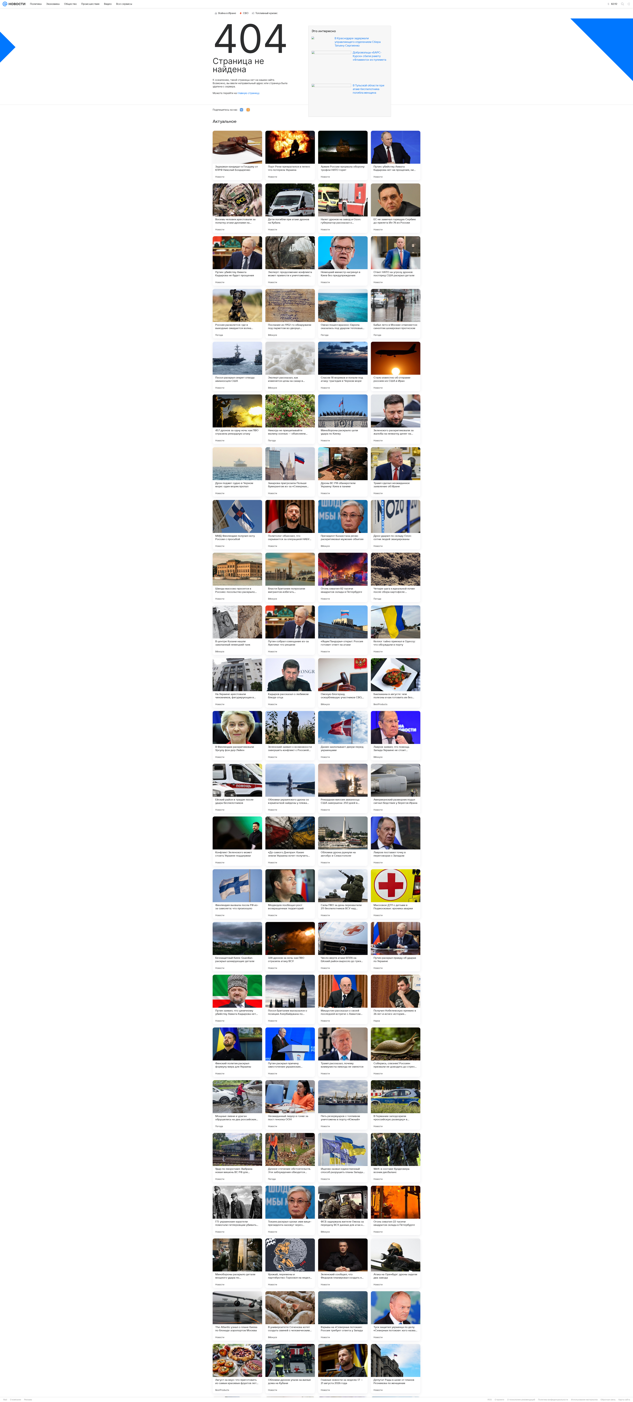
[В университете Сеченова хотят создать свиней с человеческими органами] (290, 1316)
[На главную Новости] (16, 4)
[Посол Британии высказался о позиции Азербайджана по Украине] (290, 999)
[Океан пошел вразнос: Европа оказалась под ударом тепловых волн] (343, 313)
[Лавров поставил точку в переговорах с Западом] (395, 841)
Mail (5, 1400)
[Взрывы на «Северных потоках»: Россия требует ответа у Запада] (343, 1316)
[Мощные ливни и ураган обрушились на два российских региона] (237, 1105)
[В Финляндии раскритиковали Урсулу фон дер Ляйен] (237, 735)
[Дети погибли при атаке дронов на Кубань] (290, 208)
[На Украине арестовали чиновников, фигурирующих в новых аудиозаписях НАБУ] (237, 683)
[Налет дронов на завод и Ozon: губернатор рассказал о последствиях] (343, 208)
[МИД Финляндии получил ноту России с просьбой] (237, 524)
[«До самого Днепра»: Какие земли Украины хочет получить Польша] (290, 841)
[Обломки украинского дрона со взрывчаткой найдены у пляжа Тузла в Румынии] (290, 788)
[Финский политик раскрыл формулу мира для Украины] (237, 1052)
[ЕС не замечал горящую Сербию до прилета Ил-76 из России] (395, 208)
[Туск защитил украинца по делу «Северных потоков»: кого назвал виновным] (395, 1316)
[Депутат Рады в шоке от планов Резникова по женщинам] (395, 1368)
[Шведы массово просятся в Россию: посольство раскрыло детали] (237, 577)
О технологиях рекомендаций (521, 1400)
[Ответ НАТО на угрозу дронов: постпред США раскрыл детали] (395, 261)
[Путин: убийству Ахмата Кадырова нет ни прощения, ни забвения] (395, 155)
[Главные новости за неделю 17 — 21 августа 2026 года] (343, 1368)
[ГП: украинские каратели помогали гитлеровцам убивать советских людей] (237, 1210)
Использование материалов (584, 1400)
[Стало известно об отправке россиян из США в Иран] (395, 366)
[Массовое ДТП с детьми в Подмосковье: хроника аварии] (395, 894)
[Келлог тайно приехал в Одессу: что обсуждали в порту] (395, 630)
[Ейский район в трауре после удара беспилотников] (237, 788)
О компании (15, 1400)
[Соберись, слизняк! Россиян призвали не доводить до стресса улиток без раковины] (395, 1052)
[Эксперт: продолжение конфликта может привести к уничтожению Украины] (290, 261)
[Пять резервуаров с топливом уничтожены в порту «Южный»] (343, 1105)
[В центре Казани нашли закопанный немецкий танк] (237, 630)
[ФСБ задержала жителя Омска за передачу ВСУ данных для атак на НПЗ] (343, 1210)
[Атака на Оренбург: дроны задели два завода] (395, 1263)
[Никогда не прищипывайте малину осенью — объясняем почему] (290, 419)
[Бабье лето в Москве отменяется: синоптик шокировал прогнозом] (395, 313)
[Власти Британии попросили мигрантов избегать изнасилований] (290, 577)
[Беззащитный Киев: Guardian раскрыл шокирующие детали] (237, 946)
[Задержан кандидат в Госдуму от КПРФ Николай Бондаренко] (237, 155)
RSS (490, 1400)
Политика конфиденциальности (553, 1400)
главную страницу (248, 93)
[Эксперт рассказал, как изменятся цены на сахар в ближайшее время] (290, 366)
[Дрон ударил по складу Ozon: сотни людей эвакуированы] (395, 524)
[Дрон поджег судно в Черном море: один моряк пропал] (237, 472)
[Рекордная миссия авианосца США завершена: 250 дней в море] (343, 788)
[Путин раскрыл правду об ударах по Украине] (395, 946)
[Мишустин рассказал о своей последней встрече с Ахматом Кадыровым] (343, 999)
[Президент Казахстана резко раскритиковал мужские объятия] (343, 524)
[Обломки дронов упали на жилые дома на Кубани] (290, 1368)
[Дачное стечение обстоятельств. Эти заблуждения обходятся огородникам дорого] (290, 1157)
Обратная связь (608, 1400)
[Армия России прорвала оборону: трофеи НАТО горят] (343, 155)
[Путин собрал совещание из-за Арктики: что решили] (290, 630)
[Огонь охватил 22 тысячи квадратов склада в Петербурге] (395, 1210)
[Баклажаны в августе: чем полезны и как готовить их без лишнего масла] (395, 683)
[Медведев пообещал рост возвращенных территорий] (290, 894)
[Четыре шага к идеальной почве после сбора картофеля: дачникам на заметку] (395, 577)
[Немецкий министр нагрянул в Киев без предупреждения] (343, 261)
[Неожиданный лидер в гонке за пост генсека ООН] (290, 1105)
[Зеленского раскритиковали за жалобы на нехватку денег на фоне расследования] (395, 419)
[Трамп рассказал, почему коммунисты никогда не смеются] (343, 1052)
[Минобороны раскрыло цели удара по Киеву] (343, 419)
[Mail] (5, 4)
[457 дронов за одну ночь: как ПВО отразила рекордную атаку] (237, 419)
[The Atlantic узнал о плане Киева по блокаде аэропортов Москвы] (237, 1316)
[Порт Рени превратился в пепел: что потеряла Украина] (290, 155)
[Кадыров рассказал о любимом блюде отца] (290, 683)
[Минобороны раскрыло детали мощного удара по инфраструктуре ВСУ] (237, 1263)
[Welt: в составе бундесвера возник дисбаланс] (395, 1157)
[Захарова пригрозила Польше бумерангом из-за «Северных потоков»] (290, 472)
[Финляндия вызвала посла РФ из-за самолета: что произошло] (237, 894)
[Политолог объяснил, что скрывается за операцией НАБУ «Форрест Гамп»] (290, 524)
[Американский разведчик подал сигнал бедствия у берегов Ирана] (395, 788)
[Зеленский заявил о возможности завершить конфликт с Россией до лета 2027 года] (290, 735)
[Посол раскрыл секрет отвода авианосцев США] (237, 366)
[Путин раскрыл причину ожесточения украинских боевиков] (290, 1052)
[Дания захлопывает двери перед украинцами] (343, 735)
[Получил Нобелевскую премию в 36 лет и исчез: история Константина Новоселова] (395, 999)
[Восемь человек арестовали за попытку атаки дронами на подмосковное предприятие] (237, 208)
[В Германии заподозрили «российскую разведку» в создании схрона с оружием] (395, 1105)
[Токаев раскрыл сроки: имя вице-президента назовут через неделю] (290, 1210)
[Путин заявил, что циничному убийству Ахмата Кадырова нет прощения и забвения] (237, 999)
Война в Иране (227, 13)
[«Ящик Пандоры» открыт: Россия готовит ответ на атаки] (343, 630)
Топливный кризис (266, 13)
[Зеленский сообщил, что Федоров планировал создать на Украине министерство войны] (343, 1263)
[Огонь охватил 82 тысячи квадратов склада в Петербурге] (343, 577)
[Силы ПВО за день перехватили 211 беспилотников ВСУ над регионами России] (343, 894)
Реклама (28, 1400)
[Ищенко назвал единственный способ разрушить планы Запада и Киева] (343, 1157)
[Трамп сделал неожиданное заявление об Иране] (395, 472)
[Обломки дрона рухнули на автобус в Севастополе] (343, 841)
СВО (245, 13)
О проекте (499, 1400)
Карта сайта (624, 1400)
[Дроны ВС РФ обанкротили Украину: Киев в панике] (343, 472)
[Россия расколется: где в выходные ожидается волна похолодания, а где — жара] (237, 313)
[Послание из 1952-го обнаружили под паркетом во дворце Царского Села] (290, 313)
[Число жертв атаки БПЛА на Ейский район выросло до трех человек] (343, 946)
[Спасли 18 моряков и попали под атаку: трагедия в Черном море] (343, 366)
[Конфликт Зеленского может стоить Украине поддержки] (237, 841)
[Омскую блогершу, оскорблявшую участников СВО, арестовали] (343, 683)
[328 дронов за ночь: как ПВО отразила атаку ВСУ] (290, 946)
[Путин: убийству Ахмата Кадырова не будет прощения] (237, 261)
